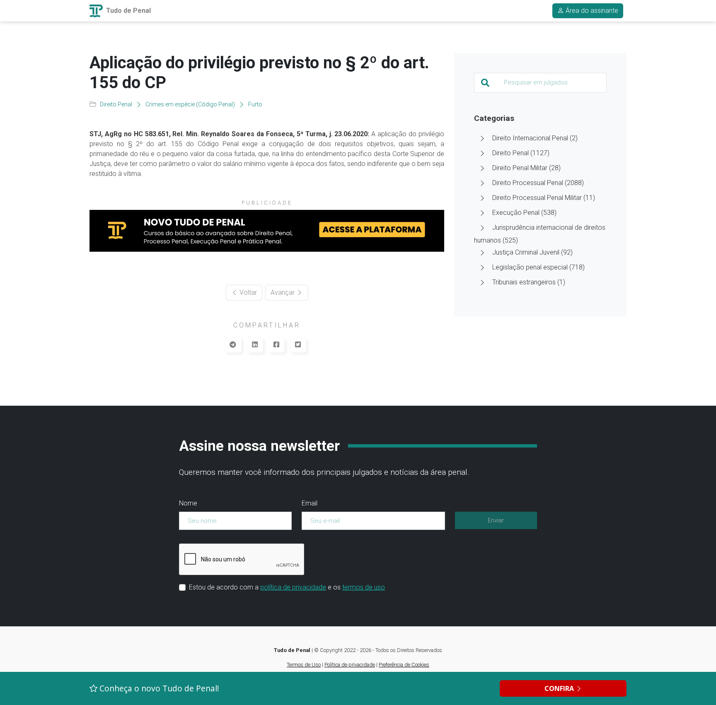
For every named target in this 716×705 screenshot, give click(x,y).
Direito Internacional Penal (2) (535, 138)
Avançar (283, 292)
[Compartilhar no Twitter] (298, 345)
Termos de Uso (304, 665)
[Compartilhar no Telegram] (233, 345)
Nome (188, 503)
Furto (255, 104)
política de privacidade (293, 587)
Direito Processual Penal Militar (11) (543, 198)
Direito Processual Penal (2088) (538, 183)
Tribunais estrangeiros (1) (528, 282)
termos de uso (363, 587)
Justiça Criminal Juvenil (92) (532, 252)
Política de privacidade (349, 665)
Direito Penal (116, 104)
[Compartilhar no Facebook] (276, 345)
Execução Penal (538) (524, 213)
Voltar (247, 292)
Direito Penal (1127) (520, 153)
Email (309, 503)
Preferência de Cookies (404, 665)
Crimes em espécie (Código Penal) (190, 104)
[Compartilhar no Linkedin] (255, 345)
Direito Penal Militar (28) (526, 168)
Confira (560, 688)
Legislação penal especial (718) (538, 267)
